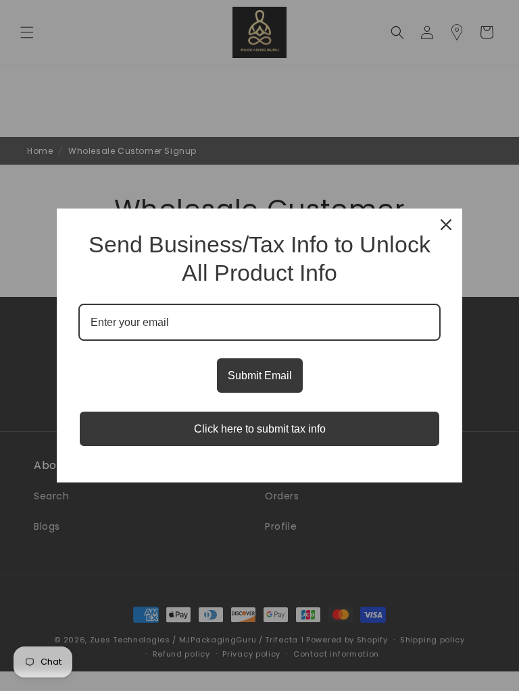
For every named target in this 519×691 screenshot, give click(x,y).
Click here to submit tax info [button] (260, 429)
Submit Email (260, 375)
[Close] (446, 225)
